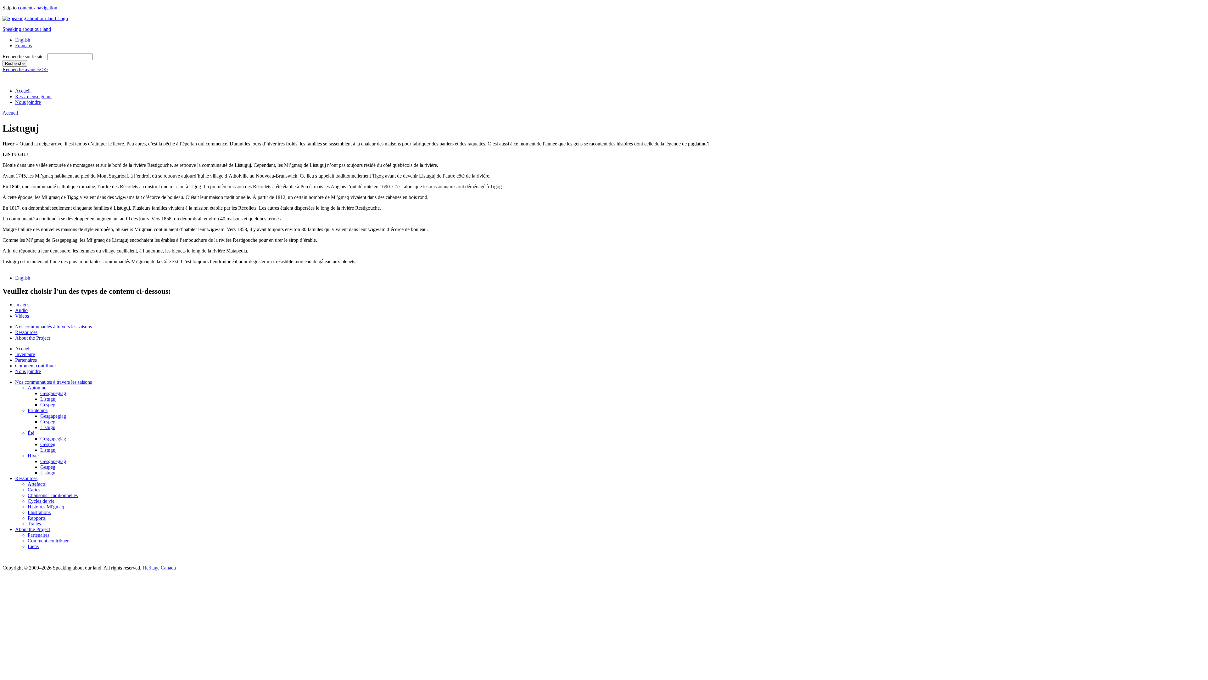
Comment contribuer (35, 365)
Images (22, 304)
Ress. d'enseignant (33, 96)
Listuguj (48, 399)
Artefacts (37, 484)
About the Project (32, 338)
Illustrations (39, 512)
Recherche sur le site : (25, 56)
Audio (21, 310)
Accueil (23, 91)
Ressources (26, 332)
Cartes (34, 489)
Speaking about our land (27, 29)
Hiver (33, 455)
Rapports (37, 518)
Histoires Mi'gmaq (46, 506)
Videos (22, 316)
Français (23, 45)
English (22, 39)
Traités (34, 523)
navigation (46, 7)
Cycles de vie (41, 501)
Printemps (38, 410)
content (25, 7)
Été (31, 433)
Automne (37, 387)
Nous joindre (28, 102)
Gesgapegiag (53, 393)
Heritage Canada (159, 567)
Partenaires (26, 360)
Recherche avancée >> (25, 69)
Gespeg (47, 404)
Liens (33, 546)
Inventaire (25, 354)
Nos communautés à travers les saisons (53, 326)
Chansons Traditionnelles (53, 495)
